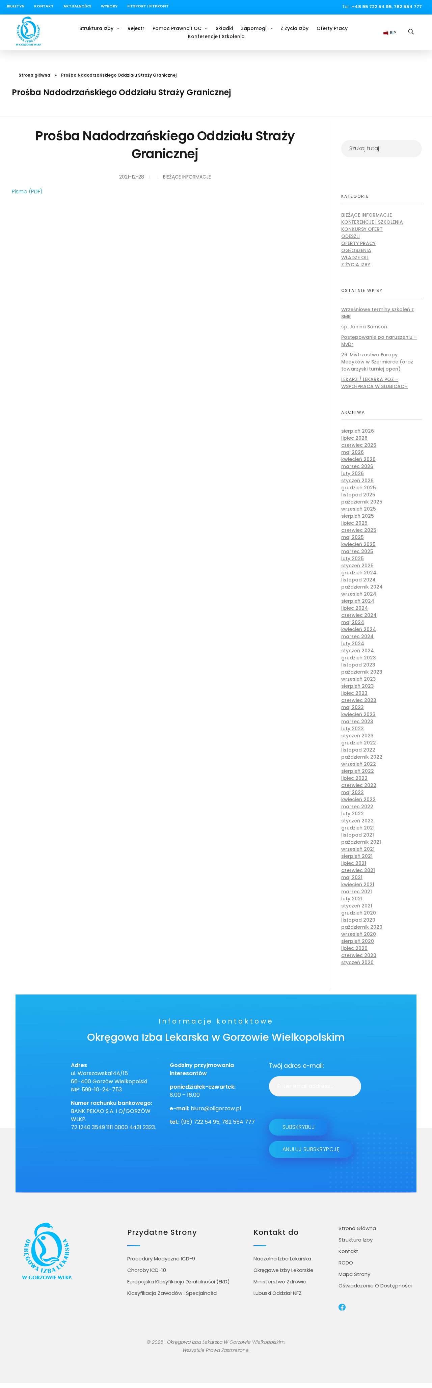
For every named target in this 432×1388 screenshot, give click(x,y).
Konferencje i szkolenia (372, 222)
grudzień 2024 (358, 572)
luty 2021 (351, 898)
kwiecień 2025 (358, 544)
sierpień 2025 (357, 516)
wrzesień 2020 (358, 934)
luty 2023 (352, 728)
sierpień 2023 (357, 686)
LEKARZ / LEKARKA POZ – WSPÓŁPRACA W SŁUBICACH (374, 383)
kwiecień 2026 (358, 459)
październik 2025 (361, 501)
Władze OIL (355, 257)
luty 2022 (352, 813)
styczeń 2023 (357, 735)
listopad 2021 (357, 835)
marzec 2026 (357, 466)
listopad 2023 (358, 664)
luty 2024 (352, 643)
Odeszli (350, 236)
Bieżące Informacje (187, 176)
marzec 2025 (357, 551)
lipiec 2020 (354, 948)
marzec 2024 (357, 636)
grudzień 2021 (358, 827)
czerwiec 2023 (358, 700)
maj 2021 (351, 877)
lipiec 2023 (354, 693)
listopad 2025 (358, 494)
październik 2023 (361, 672)
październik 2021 (361, 842)
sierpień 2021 (357, 856)
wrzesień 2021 (358, 849)
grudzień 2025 (358, 487)
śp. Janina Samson (364, 326)
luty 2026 (352, 473)
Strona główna (34, 75)
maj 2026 (352, 452)
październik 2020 (361, 927)
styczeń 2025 (357, 565)
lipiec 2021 (353, 863)
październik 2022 (361, 757)
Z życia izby (355, 264)
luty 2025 (352, 558)
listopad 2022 (358, 749)
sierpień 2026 (357, 431)
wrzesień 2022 (358, 764)
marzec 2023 (357, 721)
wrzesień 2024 (358, 594)
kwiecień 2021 (357, 884)
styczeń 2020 (357, 962)
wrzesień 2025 (358, 509)
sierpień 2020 (357, 941)
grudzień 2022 (358, 742)
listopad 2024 (358, 579)
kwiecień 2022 (358, 799)
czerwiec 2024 (359, 615)
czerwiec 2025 (358, 530)
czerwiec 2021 (358, 870)
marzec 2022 (357, 806)
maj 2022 (352, 792)
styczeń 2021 (356, 905)
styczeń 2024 (357, 650)
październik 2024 (362, 586)
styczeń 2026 (357, 480)
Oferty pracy (358, 243)
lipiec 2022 (354, 778)
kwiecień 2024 (358, 629)
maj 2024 (352, 622)
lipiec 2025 (354, 523)
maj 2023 (352, 707)
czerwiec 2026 (358, 445)
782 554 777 (408, 6)
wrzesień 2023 (358, 679)
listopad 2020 (358, 920)
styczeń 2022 (357, 820)
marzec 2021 (356, 891)
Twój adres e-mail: (296, 1066)
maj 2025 (352, 537)
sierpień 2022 (357, 771)
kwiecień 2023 (358, 714)
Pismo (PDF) (27, 191)
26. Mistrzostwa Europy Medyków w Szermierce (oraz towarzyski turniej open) (377, 361)
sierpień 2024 (357, 601)
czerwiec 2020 (358, 955)
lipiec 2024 (354, 608)
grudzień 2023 (358, 657)
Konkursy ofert (362, 229)
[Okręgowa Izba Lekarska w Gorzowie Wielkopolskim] (28, 31)
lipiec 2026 (354, 438)
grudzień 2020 (358, 912)
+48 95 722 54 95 (372, 6)
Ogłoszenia (356, 250)
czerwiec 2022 (358, 785)
